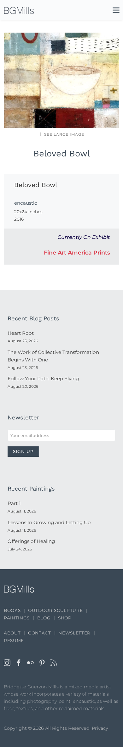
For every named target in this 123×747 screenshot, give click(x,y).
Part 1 (14, 503)
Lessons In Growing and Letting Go (49, 522)
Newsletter (74, 632)
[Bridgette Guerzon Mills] (19, 10)
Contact (39, 632)
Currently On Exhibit (83, 237)
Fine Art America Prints (77, 252)
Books (12, 610)
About (12, 632)
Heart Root (21, 333)
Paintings (17, 617)
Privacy (100, 728)
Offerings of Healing (31, 541)
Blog (44, 617)
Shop (65, 617)
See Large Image (63, 134)
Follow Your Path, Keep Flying (43, 378)
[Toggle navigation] (113, 11)
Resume (14, 640)
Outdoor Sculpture (55, 610)
